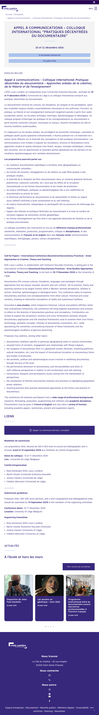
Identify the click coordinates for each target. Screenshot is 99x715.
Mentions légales (66, 707)
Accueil (9, 14)
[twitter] (95, 2)
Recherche (55, 55)
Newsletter (60, 711)
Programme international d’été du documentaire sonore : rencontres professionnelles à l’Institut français (48, 605)
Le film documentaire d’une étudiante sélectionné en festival (79, 601)
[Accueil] (18, 645)
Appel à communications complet (51, 430)
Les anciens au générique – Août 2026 (18, 600)
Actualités (18, 14)
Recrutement (32, 707)
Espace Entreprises (14, 707)
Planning (48, 711)
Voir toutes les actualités (78, 567)
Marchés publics (48, 707)
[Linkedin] (49, 694)
